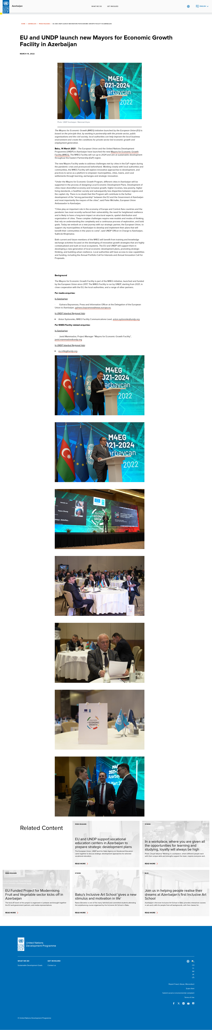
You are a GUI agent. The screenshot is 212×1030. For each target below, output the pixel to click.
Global (188, 6)
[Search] (193, 969)
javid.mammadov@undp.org (68, 339)
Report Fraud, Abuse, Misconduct (181, 984)
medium (193, 1003)
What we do (97, 6)
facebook (174, 1003)
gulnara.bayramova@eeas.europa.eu (93, 307)
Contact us (52, 965)
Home (23, 24)
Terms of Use (189, 997)
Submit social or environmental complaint (178, 993)
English (203, 6)
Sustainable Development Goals (30, 965)
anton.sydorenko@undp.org (126, 319)
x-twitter (179, 1003)
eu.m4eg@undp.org (67, 351)
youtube (188, 1003)
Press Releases (44, 24)
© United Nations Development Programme (34, 1018)
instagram (183, 1003)
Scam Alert (190, 988)
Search (192, 6)
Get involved (112, 6)
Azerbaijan (17, 6)
